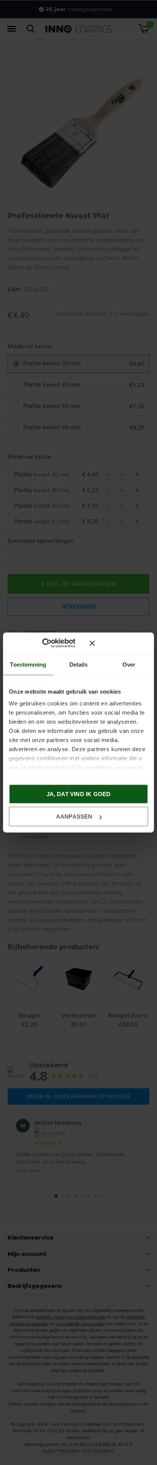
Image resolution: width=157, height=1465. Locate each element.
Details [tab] (78, 664)
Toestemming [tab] (28, 664)
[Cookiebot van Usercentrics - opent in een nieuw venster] (53, 643)
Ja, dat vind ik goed (78, 793)
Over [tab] (128, 664)
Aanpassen (74, 816)
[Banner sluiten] (119, 643)
